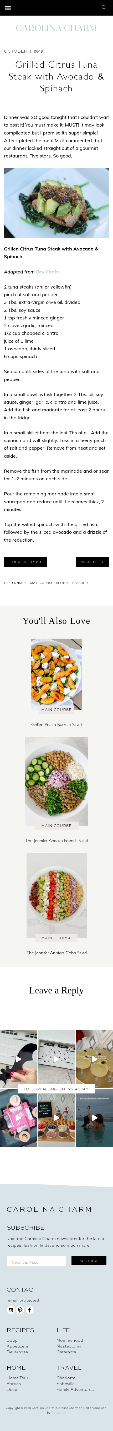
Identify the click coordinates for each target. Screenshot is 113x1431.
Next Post (92, 562)
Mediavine (58, 1412)
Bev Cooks (48, 272)
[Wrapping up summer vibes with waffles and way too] (56, 1118)
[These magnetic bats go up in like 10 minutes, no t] (56, 1059)
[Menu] (8, 8)
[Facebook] (29, 1312)
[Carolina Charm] (56, 28)
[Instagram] (11, 1312)
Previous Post (25, 562)
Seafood (80, 583)
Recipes (62, 583)
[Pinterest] (20, 1312)
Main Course (41, 583)
